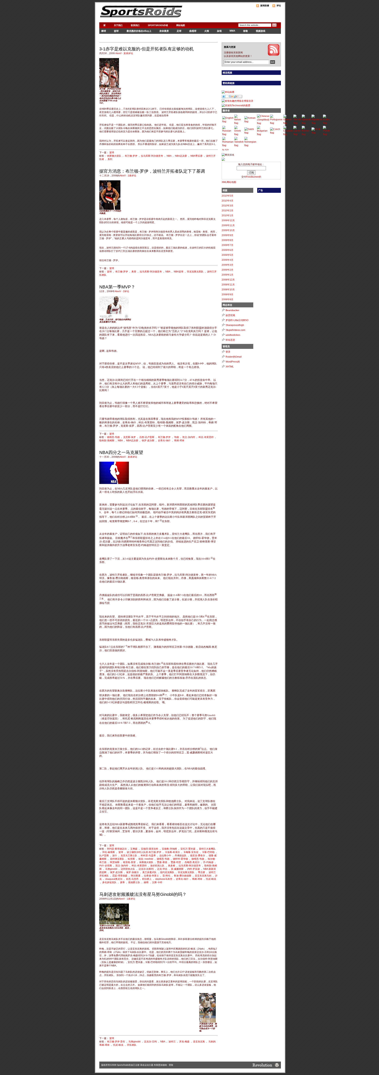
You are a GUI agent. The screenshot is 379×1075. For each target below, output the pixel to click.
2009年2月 (227, 269)
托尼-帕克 (211, 879)
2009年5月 (227, 255)
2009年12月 (228, 220)
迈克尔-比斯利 (146, 869)
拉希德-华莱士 (151, 875)
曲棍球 (192, 31)
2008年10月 (228, 289)
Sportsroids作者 (158, 25)
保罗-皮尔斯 (148, 440)
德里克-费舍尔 (197, 855)
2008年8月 (227, 299)
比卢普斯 (104, 855)
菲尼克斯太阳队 (195, 271)
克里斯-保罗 (129, 437)
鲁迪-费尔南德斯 (182, 875)
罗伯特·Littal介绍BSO (237, 320)
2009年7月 (227, 245)
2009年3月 (227, 265)
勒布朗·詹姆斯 (106, 440)
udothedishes (233, 335)
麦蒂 (122, 882)
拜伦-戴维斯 (108, 852)
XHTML (230, 366)
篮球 (116, 31)
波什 (114, 855)
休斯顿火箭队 (114, 155)
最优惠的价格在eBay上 (139, 31)
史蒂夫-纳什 (164, 440)
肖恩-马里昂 (132, 879)
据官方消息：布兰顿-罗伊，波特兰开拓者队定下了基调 (152, 171)
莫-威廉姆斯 (177, 869)
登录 (228, 351)
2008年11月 (228, 284)
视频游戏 (260, 31)
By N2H (225, 150)
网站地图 (180, 25)
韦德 (176, 437)
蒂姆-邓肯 (179, 440)
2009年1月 (227, 274)
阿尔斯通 (135, 875)
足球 (179, 31)
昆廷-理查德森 (119, 875)
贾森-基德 (162, 862)
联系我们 (135, 25)
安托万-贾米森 (187, 848)
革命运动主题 (146, 1065)
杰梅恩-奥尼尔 (192, 862)
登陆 (171, 1065)
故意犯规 (230, 315)
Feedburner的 (253, 176)
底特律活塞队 (117, 859)
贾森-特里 (176, 862)
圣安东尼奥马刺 (203, 875)
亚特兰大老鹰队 (207, 848)
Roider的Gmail (234, 356)
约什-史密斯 (105, 865)
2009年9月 (227, 235)
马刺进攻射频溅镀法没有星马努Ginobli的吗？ (143, 894)
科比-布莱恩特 (139, 865)
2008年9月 (227, 294)
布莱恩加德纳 (160, 1065)
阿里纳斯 (114, 862)
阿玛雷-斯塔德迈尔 (117, 848)
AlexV (118, 53)
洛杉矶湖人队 (157, 865)
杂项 (219, 31)
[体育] (223, 160)
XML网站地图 (229, 182)
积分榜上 (147, 879)
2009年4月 (227, 260)
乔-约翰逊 (208, 862)
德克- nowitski (145, 859)
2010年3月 (227, 205)
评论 (279, 5)
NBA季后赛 (196, 155)
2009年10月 (228, 230)
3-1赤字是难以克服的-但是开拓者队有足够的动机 (146, 48)
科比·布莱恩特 (206, 437)
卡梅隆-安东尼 (190, 852)
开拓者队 (131, 1045)
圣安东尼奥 (199, 1041)
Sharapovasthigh (235, 325)
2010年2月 (227, 210)
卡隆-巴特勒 (208, 852)
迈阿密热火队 (128, 869)
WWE (104, 36)
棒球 (103, 31)
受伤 (122, 1041)
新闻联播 (264, 5)
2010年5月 (227, 195)
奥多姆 (171, 865)
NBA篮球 (178, 271)
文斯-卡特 (157, 882)
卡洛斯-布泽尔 (172, 852)
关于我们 (118, 25)
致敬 (245, 31)
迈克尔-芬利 (150, 1041)
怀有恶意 (230, 340)
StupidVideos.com (235, 330)
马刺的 (212, 1041)
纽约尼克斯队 (167, 872)
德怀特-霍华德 (180, 859)
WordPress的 (233, 361)
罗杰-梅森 (184, 1041)
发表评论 (128, 53)
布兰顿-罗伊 (131, 155)
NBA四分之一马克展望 (121, 452)
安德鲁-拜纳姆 (169, 848)
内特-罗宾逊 (193, 869)
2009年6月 (227, 250)
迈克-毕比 (162, 869)
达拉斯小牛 (165, 855)
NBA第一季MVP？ (117, 286)
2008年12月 (228, 279)
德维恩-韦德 (113, 437)
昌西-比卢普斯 (146, 437)
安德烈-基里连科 (149, 848)
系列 (110, 159)
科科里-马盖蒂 (148, 855)
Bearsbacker (232, 310)
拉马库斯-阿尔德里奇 (152, 155)
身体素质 (164, 31)
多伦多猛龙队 (109, 882)
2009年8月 (227, 240)
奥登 (133, 271)
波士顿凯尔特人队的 (137, 852)
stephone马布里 (163, 879)
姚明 (146, 882)
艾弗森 (133, 848)
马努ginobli (111, 869)
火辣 (206, 31)
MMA (232, 30)
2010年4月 (227, 200)
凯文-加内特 (188, 437)
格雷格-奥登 (129, 862)
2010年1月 (227, 215)
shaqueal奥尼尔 (113, 879)
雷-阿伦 (166, 875)
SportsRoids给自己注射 (128, 1065)
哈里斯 (131, 859)
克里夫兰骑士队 (129, 855)
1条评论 (132, 175)
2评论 (126, 291)
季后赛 (201, 872)
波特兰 (172, 1041)
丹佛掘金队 (181, 855)
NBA (169, 155)
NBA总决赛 (181, 155)
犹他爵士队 (134, 882)
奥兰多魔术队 (149, 872)
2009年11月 (228, 225)
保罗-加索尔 (132, 872)
